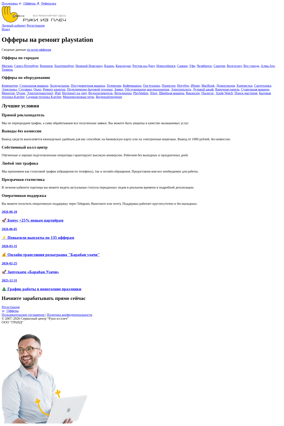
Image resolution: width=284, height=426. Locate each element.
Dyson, (21, 93)
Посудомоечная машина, (88, 85)
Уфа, (192, 66)
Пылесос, (208, 93)
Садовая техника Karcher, (44, 97)
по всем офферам (39, 49)
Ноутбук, (183, 85)
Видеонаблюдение (109, 97)
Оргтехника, (152, 85)
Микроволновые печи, (79, 97)
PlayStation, (141, 93)
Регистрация (35, 25)
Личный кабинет (14, 25)
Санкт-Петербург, (26, 66)
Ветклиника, (123, 93)
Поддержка (10, 3)
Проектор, (169, 85)
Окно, (37, 89)
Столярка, (26, 89)
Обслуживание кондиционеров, (147, 89)
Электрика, (10, 89)
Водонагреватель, (101, 93)
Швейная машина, (172, 93)
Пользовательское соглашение (23, 315)
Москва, (7, 66)
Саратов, (220, 66)
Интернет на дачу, (75, 93)
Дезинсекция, (226, 85)
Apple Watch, (225, 93)
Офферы (29, 3)
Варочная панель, (227, 89)
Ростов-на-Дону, (144, 66)
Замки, (119, 89)
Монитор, (9, 93)
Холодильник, (60, 85)
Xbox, (154, 93)
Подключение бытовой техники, (90, 89)
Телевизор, (114, 85)
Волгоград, (235, 66)
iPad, (58, 93)
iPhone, (196, 85)
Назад (6, 29)
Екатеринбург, (64, 66)
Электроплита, (181, 89)
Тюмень (7, 69)
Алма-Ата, (268, 66)
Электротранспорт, (40, 93)
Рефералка (48, 3)
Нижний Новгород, (89, 66)
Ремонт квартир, (54, 89)
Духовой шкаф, (203, 89)
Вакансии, (193, 93)
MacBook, (208, 85)
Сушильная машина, (255, 89)
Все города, (251, 66)
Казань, (109, 66)
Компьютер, (10, 85)
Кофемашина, (132, 85)
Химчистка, (244, 85)
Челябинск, (205, 66)
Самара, (182, 66)
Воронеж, (47, 66)
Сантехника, (263, 85)
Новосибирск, (166, 66)
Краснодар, (124, 66)
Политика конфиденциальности (69, 315)
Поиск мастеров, (246, 93)
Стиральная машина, (34, 85)
